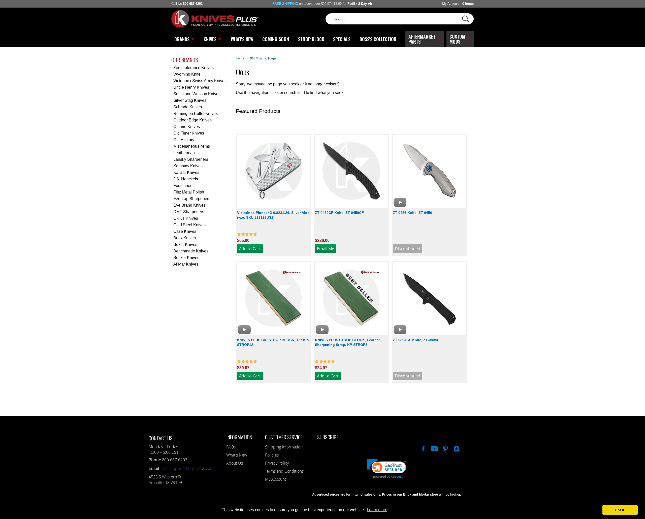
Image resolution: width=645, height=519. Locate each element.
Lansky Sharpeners (190, 159)
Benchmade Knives (190, 251)
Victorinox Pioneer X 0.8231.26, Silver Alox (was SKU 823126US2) (273, 215)
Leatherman (184, 153)
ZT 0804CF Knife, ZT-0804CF (417, 340)
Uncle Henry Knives (191, 87)
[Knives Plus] (215, 26)
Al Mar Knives (185, 264)
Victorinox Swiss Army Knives (200, 81)
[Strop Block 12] (273, 298)
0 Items (468, 4)
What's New (242, 39)
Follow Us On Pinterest (445, 448)
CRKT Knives (185, 218)
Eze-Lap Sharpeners (191, 199)
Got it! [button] (620, 510)
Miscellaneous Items (191, 146)
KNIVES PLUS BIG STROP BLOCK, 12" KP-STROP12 (273, 342)
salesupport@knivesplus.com (188, 468)
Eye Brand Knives (189, 205)
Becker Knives (186, 257)
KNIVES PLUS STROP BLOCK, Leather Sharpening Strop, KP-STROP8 (347, 342)
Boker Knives (185, 244)
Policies (272, 455)
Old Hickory (183, 140)
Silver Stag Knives (189, 100)
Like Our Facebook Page (423, 448)
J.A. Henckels (185, 179)
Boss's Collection (378, 39)
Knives (210, 39)
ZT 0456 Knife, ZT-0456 (412, 213)
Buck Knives (184, 238)
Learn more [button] (377, 510)
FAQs (231, 447)
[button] (644, 517)
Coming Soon (275, 39)
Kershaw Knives (188, 166)
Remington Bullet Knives (195, 113)
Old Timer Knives (188, 133)
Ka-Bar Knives (186, 172)
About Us (234, 463)
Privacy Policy (277, 463)
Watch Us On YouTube (434, 448)
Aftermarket (421, 39)
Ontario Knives (186, 126)
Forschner (182, 185)
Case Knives (184, 231)
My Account (451, 4)
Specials (341, 39)
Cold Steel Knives (189, 225)
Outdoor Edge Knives (192, 120)
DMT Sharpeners (188, 212)
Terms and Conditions (284, 471)
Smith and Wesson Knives (196, 94)
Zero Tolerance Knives (193, 68)
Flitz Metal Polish (188, 192)
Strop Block (311, 39)
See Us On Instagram (456, 448)
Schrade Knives (187, 107)
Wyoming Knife (187, 74)
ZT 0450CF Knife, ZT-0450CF (339, 213)
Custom (457, 39)
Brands (181, 39)
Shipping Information (284, 447)
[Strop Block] (351, 298)
